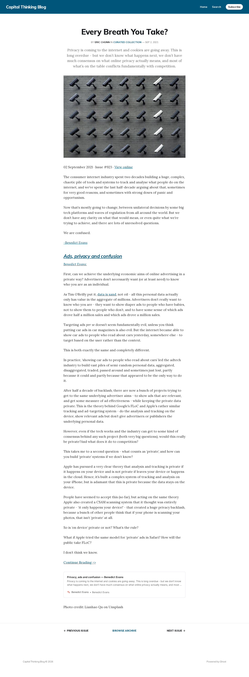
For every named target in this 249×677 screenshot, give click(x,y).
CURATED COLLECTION (127, 42)
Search (216, 6)
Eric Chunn (102, 42)
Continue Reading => (80, 562)
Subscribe (234, 6)
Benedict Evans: (75, 264)
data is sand (106, 294)
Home (203, 6)
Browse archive (124, 630)
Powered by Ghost (216, 661)
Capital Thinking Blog (26, 6)
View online (124, 167)
